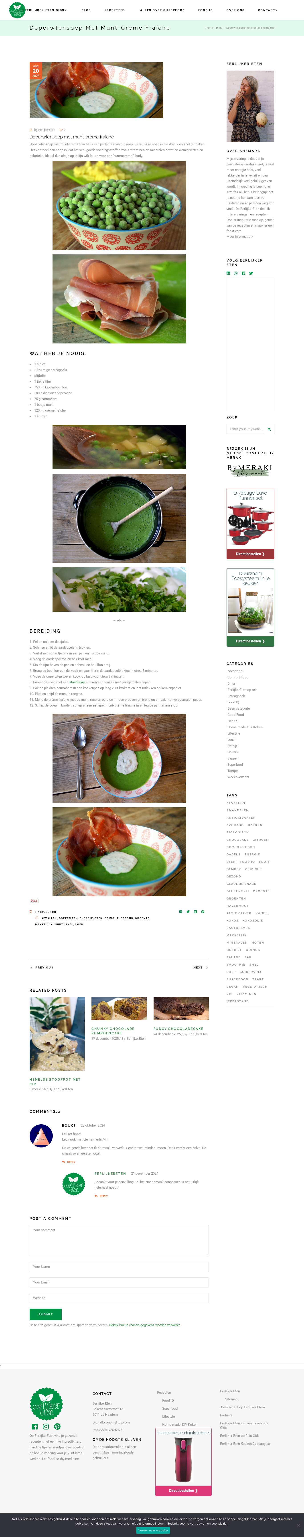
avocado (235, 825)
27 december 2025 (105, 1039)
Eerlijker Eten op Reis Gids (239, 1436)
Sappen (232, 758)
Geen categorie (238, 709)
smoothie (236, 964)
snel (69, 924)
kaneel (263, 913)
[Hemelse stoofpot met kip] (57, 1034)
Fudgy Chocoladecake (179, 1029)
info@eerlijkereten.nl (108, 1430)
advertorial (235, 671)
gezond (127, 918)
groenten (236, 898)
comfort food (241, 847)
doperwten (68, 918)
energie (86, 918)
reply (71, 1162)
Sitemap (231, 1399)
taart (258, 979)
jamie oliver (239, 913)
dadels (234, 854)
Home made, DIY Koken (245, 727)
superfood (237, 979)
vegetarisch (255, 986)
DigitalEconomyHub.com (111, 1422)
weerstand (238, 1001)
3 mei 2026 (38, 1089)
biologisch (238, 832)
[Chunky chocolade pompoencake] (119, 1008)
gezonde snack (242, 883)
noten (258, 942)
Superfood (235, 765)
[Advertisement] (250, 344)
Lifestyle (233, 733)
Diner (219, 27)
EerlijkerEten (46, 130)
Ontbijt (232, 746)
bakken (255, 825)
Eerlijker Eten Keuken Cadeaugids (245, 1444)
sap (248, 957)
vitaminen (247, 994)
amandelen (238, 810)
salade (234, 957)
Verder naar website (153, 1530)
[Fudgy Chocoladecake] (181, 1008)
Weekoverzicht (238, 777)
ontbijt (234, 950)
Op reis (232, 752)
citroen (261, 839)
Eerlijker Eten (230, 1391)
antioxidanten (241, 817)
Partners (226, 1415)
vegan (233, 986)
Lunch (51, 912)
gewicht (112, 918)
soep (79, 924)
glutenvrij (238, 891)
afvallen (49, 918)
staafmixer (77, 682)
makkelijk (44, 924)
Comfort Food (237, 677)
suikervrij (250, 972)
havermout (238, 906)
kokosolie (253, 920)
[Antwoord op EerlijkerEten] (96, 1196)
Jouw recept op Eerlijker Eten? (242, 1407)
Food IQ (233, 702)
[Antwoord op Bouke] (63, 1162)
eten (99, 918)
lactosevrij (239, 928)
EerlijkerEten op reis (242, 690)
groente (142, 918)
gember (234, 869)
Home (209, 27)
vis (230, 994)
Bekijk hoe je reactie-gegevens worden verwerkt (144, 1325)
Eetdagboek (236, 696)
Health (232, 721)
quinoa (253, 950)
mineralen (237, 942)
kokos (233, 920)
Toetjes (233, 771)
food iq (247, 861)
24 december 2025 (167, 1034)
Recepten (164, 1393)
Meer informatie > (240, 237)
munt (59, 924)
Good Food (235, 715)
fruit (264, 861)
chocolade (238, 839)
